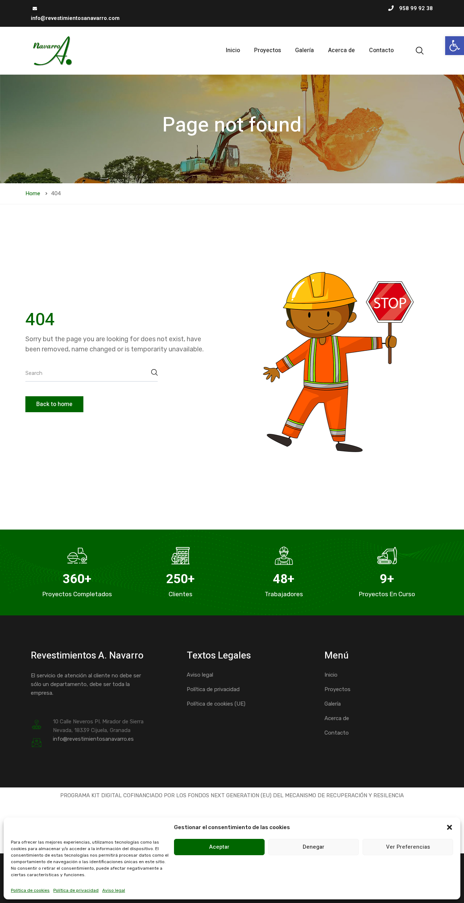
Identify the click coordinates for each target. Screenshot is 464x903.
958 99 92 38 (416, 8)
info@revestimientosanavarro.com (75, 18)
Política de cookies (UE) (216, 704)
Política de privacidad (76, 890)
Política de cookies (30, 890)
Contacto (381, 50)
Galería (304, 50)
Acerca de (341, 50)
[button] (454, 45)
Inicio (233, 50)
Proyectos (267, 50)
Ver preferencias (408, 847)
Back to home (54, 404)
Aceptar (219, 847)
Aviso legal (113, 890)
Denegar (313, 847)
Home (32, 193)
